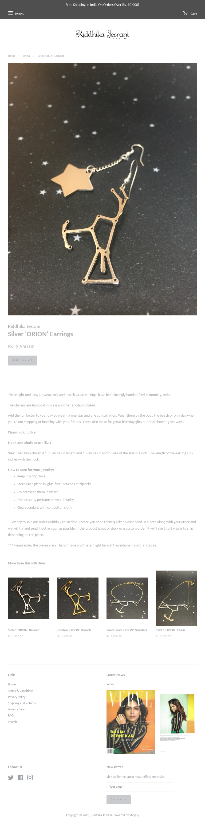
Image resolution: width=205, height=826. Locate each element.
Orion (26, 56)
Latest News (116, 675)
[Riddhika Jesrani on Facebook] (20, 779)
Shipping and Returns (22, 703)
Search (12, 722)
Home (11, 56)
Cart (193, 14)
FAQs (11, 715)
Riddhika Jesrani (101, 815)
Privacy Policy (16, 697)
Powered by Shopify (126, 815)
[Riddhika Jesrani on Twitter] (11, 779)
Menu (19, 14)
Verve (110, 684)
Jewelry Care (16, 709)
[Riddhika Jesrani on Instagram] (30, 779)
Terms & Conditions (20, 691)
